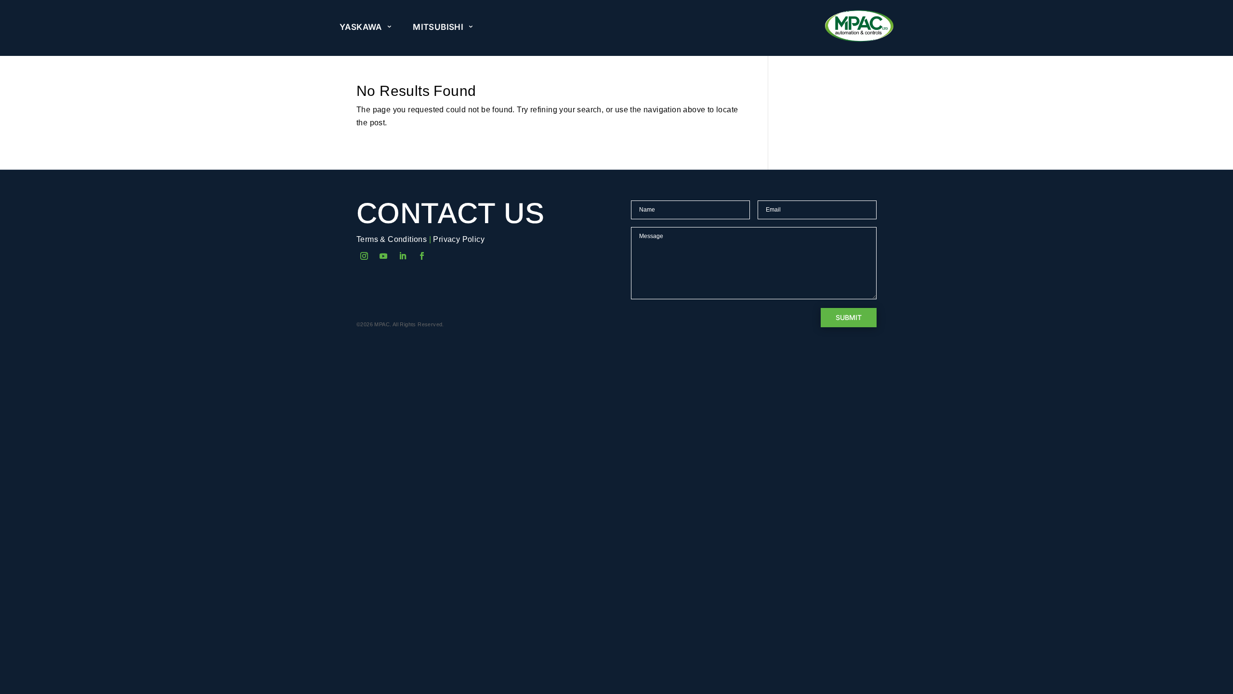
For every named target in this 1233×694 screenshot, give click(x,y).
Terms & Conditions (391, 239)
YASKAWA (361, 27)
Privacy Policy (459, 239)
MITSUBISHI (438, 27)
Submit (849, 317)
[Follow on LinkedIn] (402, 256)
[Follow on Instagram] (364, 256)
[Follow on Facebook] (422, 256)
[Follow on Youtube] (383, 256)
